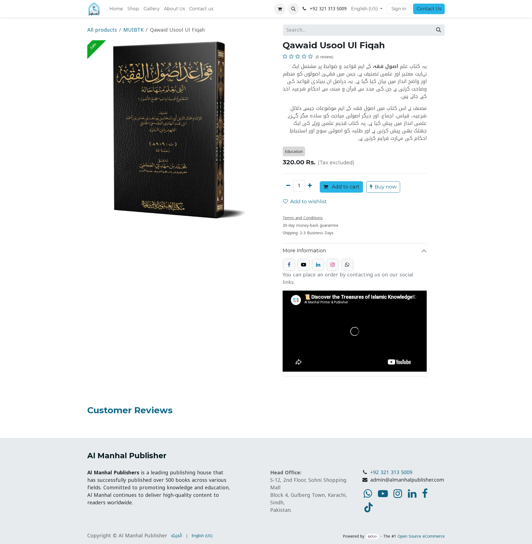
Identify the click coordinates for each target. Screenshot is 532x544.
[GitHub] (347, 264)
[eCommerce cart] (279, 9)
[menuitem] (116, 8)
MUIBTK (133, 30)
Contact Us (429, 8)
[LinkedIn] (318, 264)
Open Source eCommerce (421, 536)
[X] (303, 264)
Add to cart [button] (344, 187)
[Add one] (309, 186)
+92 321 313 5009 (391, 472)
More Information (304, 251)
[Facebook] (289, 264)
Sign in (399, 8)
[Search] (439, 30)
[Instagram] (332, 264)
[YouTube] (368, 507)
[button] (293, 9)
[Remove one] (288, 186)
